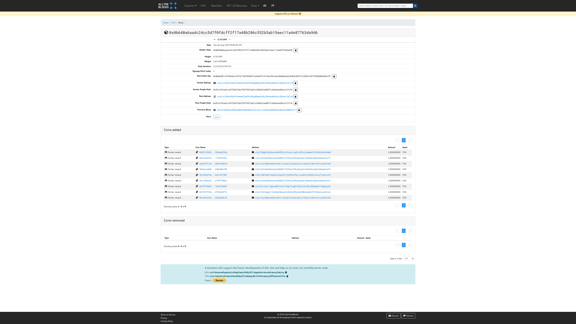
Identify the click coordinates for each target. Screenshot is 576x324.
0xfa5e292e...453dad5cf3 (213, 197)
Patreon (409, 315)
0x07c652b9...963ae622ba (213, 152)
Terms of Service (168, 314)
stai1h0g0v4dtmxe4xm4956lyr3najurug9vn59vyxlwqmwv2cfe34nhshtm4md (293, 152)
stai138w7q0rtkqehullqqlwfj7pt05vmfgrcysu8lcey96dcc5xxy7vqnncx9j (293, 174)
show (217, 117)
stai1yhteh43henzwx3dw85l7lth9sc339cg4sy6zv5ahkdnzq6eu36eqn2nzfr (293, 157)
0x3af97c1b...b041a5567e (213, 163)
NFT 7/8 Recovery (237, 5)
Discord (395, 315)
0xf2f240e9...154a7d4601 (213, 186)
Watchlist (216, 5)
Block (180, 22)
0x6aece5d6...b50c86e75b (213, 169)
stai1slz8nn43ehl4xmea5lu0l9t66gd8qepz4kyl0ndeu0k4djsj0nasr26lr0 (255, 82)
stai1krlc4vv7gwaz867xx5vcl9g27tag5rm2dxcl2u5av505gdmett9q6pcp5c (293, 186)
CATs (203, 5)
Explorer (189, 5)
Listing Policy (167, 321)
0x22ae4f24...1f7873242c (213, 157)
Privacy (164, 317)
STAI (173, 22)
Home (165, 22)
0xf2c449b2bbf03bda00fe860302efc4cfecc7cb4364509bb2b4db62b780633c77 (256, 109)
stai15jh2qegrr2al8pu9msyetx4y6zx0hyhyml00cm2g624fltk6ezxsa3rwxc (293, 191)
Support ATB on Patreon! (286, 13)
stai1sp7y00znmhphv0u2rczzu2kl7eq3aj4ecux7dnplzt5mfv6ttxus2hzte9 (293, 163)
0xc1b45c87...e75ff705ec (213, 180)
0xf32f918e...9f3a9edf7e (213, 191)
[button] (255, 6)
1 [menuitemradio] (403, 140)
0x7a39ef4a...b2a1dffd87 (213, 174)
